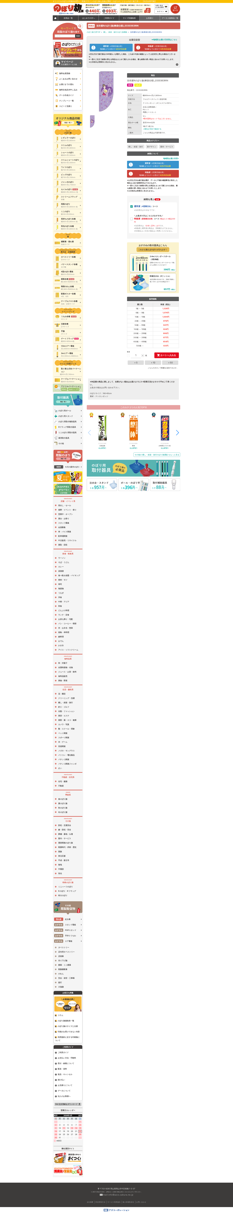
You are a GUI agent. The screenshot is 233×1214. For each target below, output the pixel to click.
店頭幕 (61, 956)
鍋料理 (61, 636)
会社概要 (90, 1202)
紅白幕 (63, 919)
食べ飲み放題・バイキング (69, 575)
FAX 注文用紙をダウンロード (68, 1104)
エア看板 (63, 941)
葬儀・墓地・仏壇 (65, 834)
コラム (60, 1015)
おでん (61, 641)
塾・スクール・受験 (66, 729)
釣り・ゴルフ (63, 707)
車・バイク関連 (64, 531)
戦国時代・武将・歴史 (67, 847)
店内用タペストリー (66, 952)
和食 (60, 606)
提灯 (60, 982)
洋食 (60, 597)
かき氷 (61, 645)
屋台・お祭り (63, 518)
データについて (64, 1091)
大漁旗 (61, 987)
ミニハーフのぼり (65, 886)
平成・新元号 (63, 860)
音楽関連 (62, 746)
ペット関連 (62, 733)
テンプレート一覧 (66, 101)
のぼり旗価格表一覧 (66, 1021)
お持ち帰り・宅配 (65, 619)
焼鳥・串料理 (63, 632)
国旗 (60, 851)
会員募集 (62, 527)
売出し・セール (64, 505)
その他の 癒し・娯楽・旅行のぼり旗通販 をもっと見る (157, 454)
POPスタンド (65, 930)
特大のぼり (62, 895)
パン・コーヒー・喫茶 (67, 623)
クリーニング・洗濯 (66, 698)
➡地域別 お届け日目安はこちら (164, 39)
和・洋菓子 (62, 663)
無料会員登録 (64, 73)
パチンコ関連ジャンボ (67, 764)
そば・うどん (63, 562)
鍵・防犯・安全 (64, 829)
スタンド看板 (65, 925)
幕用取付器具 (63, 438)
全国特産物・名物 (65, 667)
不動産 (61, 786)
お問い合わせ (141, 1202)
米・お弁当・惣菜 (65, 628)
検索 (78, 36)
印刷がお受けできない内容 (69, 1031)
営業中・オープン (65, 514)
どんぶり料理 (63, 610)
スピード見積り (65, 106)
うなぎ (61, 593)
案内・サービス (64, 838)
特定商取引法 (100, 1202)
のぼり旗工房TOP (93, 32)
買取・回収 (62, 545)
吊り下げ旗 (62, 960)
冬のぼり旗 (62, 812)
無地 (60, 864)
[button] (177, 432)
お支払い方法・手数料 (67, 1058)
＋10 (153, 362)
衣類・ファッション (66, 711)
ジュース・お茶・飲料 (67, 672)
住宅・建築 (62, 781)
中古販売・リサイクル (67, 540)
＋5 (135, 362)
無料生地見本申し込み (68, 90)
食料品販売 (62, 676)
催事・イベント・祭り (67, 510)
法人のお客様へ (64, 1096)
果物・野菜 (62, 680)
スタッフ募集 (63, 523)
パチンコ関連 (63, 759)
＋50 (170, 362)
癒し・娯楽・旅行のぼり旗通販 (115, 32)
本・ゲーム (62, 742)
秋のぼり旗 (62, 808)
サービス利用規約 (114, 1202)
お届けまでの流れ (66, 84)
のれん (61, 974)
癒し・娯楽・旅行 (65, 702)
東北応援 (62, 856)
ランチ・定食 (63, 615)
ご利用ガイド (63, 1052)
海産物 (61, 588)
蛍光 (60, 873)
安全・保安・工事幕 (66, 978)
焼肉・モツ (62, 580)
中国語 (61, 869)
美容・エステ (63, 715)
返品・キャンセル (65, 1074)
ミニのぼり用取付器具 (67, 432)
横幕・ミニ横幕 (64, 965)
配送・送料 (62, 1069)
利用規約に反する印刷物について (67, 1039)
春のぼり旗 (62, 799)
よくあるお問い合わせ (68, 79)
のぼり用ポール (64, 410)
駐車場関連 (62, 536)
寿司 (60, 584)
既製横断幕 (62, 969)
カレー (61, 566)
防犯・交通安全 (64, 825)
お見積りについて (65, 1085)
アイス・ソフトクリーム (68, 650)
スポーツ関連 (63, 737)
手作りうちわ (65, 935)
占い (60, 768)
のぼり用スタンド (65, 416)
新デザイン (151, 146)
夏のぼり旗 (62, 803)
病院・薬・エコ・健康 (67, 720)
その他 (61, 443)
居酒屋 (61, 571)
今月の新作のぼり (68, 467)
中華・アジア (63, 601)
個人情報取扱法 (128, 1202)
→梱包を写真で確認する (152, 129)
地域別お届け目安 (170, 158)
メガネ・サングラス (66, 750)
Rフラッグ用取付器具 (67, 427)
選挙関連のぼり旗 (65, 843)
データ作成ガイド (66, 95)
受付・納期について (66, 1063)
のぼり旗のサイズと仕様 (68, 1026)
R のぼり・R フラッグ (67, 891)
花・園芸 (62, 694)
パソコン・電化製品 (66, 755)
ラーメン (62, 558)
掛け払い (61, 1080)
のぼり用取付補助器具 (67, 421)
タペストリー (63, 947)
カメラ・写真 (63, 724)
